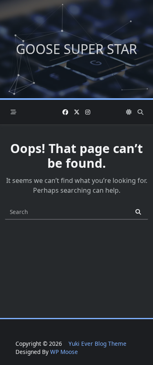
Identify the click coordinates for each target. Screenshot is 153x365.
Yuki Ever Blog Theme (97, 343)
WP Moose (64, 352)
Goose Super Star (76, 49)
